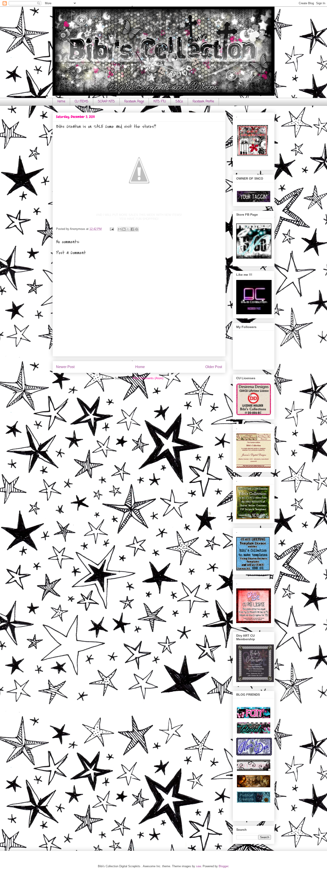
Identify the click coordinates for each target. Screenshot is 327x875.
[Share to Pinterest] (136, 229)
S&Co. (179, 101)
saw (198, 866)
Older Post (213, 367)
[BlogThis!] (124, 229)
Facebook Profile (203, 101)
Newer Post (65, 367)
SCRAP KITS (106, 101)
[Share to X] (128, 229)
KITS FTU (159, 101)
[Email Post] (111, 229)
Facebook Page (134, 101)
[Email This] (119, 229)
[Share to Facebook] (132, 229)
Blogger (223, 866)
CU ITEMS (81, 101)
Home (61, 101)
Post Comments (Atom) (148, 378)
